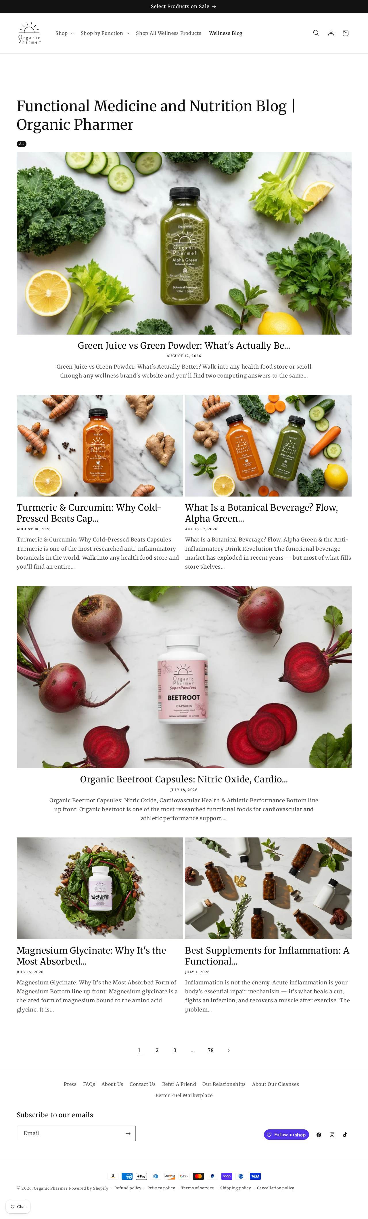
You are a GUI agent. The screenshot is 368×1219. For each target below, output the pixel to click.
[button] (64, 33)
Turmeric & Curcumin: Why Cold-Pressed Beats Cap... (89, 513)
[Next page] (228, 1050)
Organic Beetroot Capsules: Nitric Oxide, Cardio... (184, 779)
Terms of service (197, 1188)
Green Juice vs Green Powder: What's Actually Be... (184, 345)
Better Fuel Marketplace (184, 1095)
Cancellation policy (275, 1188)
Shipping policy (235, 1188)
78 (211, 1050)
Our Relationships (224, 1084)
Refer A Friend (179, 1084)
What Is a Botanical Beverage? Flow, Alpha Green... (261, 513)
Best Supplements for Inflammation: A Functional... (267, 956)
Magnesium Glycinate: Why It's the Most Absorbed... (91, 956)
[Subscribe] (128, 1133)
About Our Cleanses (275, 1084)
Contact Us (143, 1084)
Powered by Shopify (88, 1188)
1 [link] (139, 1050)
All (21, 144)
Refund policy (127, 1188)
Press (70, 1084)
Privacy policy (161, 1188)
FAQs (89, 1084)
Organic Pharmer (51, 1188)
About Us (112, 1084)
